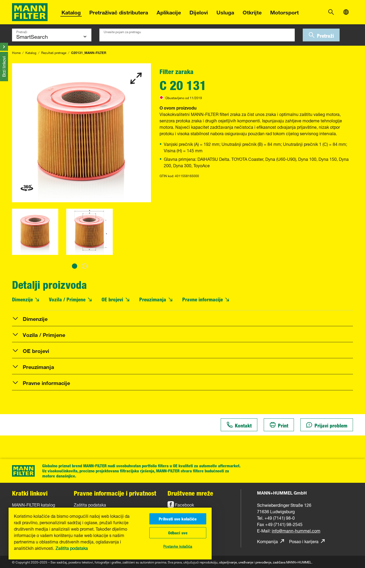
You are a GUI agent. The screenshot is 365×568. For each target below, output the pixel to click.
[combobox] (197, 35)
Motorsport (284, 11)
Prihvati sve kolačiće (178, 519)
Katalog (71, 11)
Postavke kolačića (177, 546)
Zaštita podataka (72, 548)
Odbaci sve (178, 532)
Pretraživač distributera (118, 11)
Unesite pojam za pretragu (122, 31)
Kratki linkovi (30, 493)
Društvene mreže (190, 493)
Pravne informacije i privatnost (115, 493)
